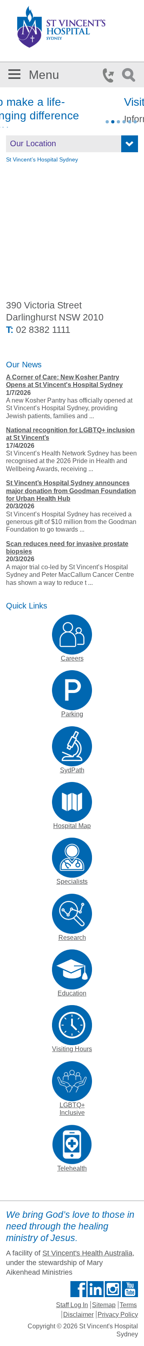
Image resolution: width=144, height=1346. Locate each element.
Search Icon (130, 75)
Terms (128, 1305)
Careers (72, 658)
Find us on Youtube (130, 1289)
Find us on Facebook (78, 1289)
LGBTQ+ (72, 1105)
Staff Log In (72, 1305)
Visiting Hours (72, 1049)
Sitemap (104, 1305)
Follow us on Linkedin (96, 1289)
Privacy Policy (118, 1314)
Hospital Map (72, 825)
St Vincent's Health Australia (87, 1253)
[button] (14, 72)
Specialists (72, 881)
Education (72, 993)
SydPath (72, 770)
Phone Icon (111, 75)
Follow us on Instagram (113, 1289)
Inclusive (72, 1112)
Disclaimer (78, 1314)
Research (72, 937)
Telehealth (72, 1168)
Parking (72, 714)
